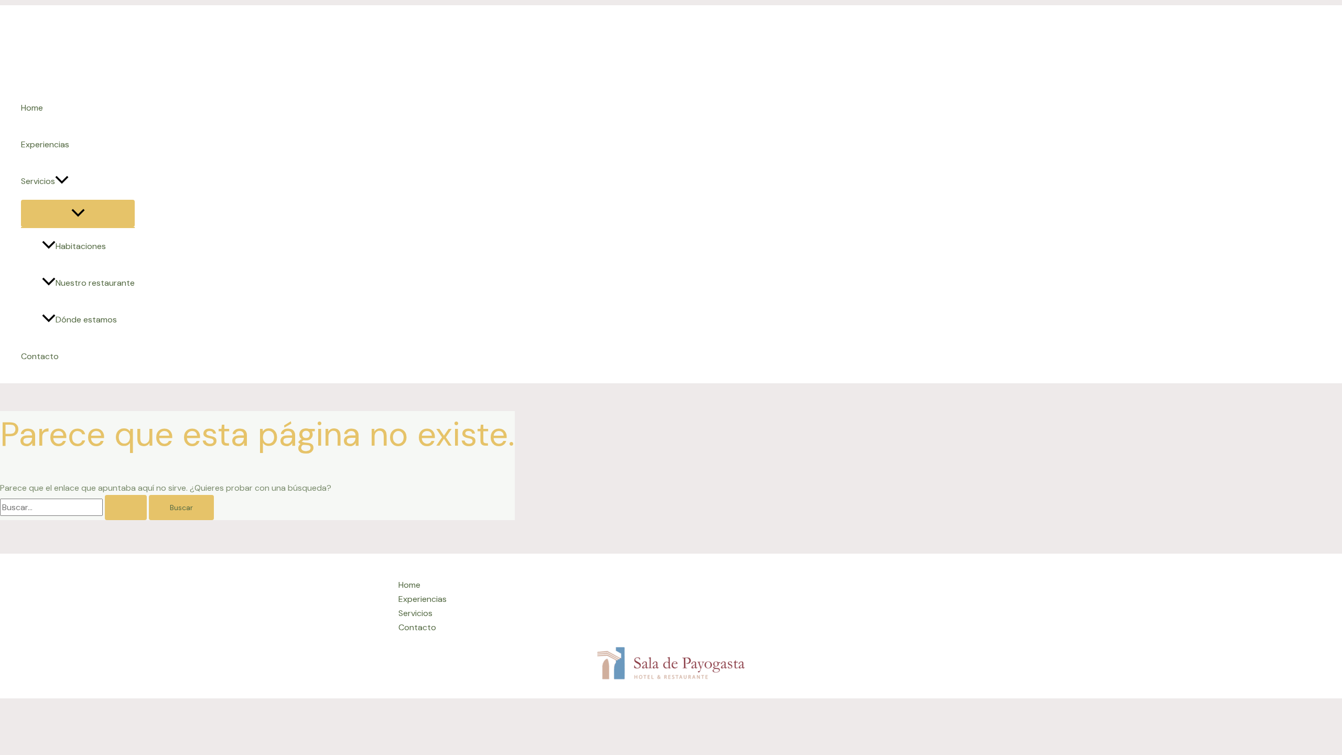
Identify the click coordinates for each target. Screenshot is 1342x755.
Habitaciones (81, 246)
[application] (62, 181)
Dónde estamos (86, 319)
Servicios (38, 181)
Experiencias (45, 144)
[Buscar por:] (74, 507)
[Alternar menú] (78, 213)
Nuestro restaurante (95, 282)
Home (32, 107)
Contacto (40, 356)
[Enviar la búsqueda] (126, 507)
